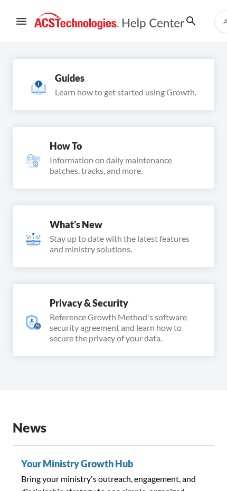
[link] (109, 21)
